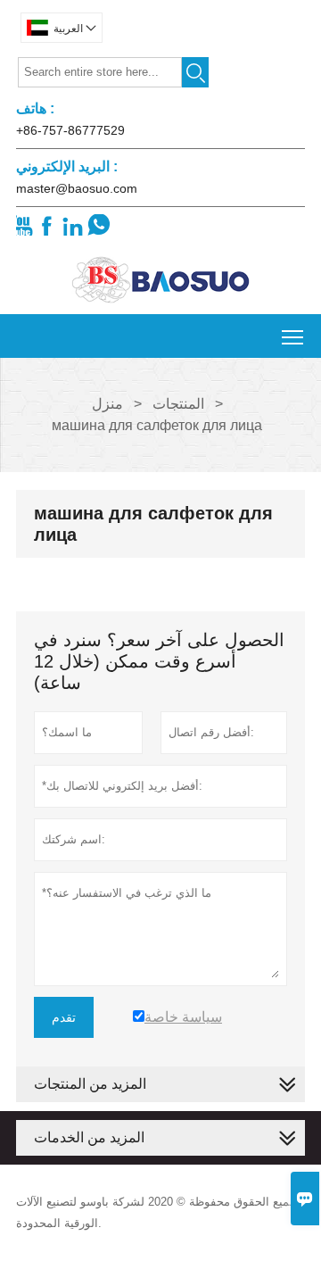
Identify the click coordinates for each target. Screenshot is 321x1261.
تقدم (64, 1017)
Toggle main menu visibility (293, 336)
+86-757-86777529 (70, 130)
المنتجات (178, 403)
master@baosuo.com (76, 188)
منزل (107, 403)
